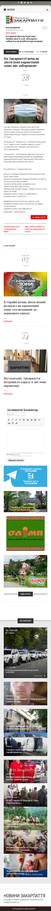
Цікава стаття (39, 217)
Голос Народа (10, 696)
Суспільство (10, 667)
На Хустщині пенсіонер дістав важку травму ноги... (23, 778)
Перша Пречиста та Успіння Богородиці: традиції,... (22, 848)
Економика (9, 723)
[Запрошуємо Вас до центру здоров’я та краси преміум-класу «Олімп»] (25, 533)
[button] (9, 419)
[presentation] (8, 419)
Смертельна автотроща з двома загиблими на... (24, 751)
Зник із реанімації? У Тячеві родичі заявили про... (26, 700)
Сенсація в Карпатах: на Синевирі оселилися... (25, 825)
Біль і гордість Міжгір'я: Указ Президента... (22, 801)
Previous (43, 27)
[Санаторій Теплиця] (25, 571)
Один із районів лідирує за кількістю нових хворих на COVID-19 (35, 229)
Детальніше (9, 321)
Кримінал (9, 746)
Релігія (8, 844)
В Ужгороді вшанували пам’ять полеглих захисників (22, 671)
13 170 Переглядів (27, 52)
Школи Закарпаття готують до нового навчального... (23, 727)
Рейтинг (43, 52)
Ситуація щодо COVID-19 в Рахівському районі (12, 229)
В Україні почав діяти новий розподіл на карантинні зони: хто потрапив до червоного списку (25, 307)
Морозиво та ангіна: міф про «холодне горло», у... (22, 872)
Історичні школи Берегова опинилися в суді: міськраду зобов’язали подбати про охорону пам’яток (24, 37)
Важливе (8, 821)
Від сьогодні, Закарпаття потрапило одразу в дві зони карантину (25, 382)
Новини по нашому (12, 797)
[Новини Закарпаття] (25, 19)
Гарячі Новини (19, 212)
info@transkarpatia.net (12, 902)
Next (46, 27)
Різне (7, 868)
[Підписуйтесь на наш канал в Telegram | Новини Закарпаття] (25, 476)
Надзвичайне (10, 774)
